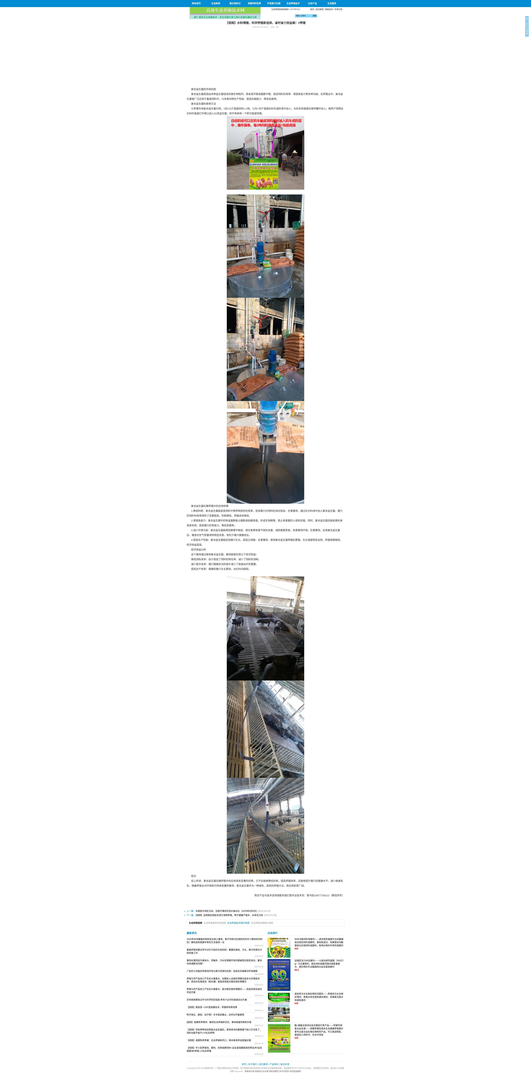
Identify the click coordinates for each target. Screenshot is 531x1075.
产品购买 (274, 1064)
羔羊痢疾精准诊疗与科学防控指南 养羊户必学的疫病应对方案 (217, 1000)
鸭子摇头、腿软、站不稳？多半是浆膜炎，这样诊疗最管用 (215, 1015)
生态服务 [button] (331, 3)
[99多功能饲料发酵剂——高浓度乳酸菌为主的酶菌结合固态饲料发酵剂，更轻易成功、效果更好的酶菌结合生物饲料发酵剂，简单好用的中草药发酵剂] (279, 947)
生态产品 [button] (312, 3)
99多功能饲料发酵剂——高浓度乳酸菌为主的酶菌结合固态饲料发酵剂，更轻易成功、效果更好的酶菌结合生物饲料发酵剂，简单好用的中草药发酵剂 (319, 942)
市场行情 (338, 9)
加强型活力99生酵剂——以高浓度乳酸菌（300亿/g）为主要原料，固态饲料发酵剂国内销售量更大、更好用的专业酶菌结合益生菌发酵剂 (319, 963)
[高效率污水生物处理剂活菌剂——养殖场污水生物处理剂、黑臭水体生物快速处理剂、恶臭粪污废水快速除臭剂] (279, 1007)
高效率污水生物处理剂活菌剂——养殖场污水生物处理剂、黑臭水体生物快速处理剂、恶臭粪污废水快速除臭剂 (319, 997)
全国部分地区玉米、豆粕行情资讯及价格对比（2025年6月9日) (226, 911)
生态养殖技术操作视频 (238, 923)
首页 (312, 9)
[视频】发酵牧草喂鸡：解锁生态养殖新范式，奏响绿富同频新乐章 (219, 1022)
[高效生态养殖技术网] (225, 13)
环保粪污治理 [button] (273, 3)
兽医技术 (329, 9)
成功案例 (319, 9)
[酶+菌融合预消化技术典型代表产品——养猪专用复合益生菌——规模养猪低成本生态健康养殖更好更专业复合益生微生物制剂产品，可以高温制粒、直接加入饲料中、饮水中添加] (279, 1038)
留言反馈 (284, 1064)
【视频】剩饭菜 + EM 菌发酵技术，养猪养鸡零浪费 (212, 1007)
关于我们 (252, 1064)
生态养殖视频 (195, 923)
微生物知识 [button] (235, 3)
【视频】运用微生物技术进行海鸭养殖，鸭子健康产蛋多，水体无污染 (229, 915)
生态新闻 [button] (215, 3)
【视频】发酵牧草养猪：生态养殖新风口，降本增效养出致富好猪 (219, 1040)
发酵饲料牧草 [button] (254, 3)
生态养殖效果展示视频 (262, 923)
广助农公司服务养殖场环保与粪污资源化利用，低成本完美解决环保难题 (222, 971)
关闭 (527, 19)
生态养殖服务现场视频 (215, 923)
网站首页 (196, 3)
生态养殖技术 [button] (293, 3)
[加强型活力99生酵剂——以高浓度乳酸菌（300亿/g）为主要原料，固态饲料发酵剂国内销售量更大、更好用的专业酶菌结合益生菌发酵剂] (279, 975)
